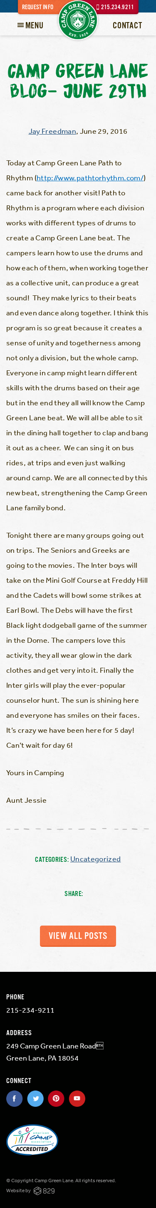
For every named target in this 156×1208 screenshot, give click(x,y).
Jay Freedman (52, 130)
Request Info (38, 7)
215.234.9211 (117, 7)
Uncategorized (95, 858)
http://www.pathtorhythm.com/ (90, 177)
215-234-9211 (30, 1009)
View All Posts (78, 936)
